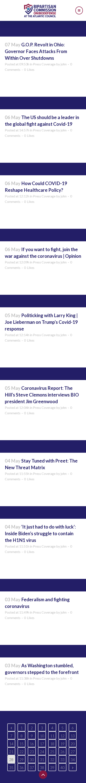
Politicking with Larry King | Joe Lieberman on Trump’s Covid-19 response (41, 322)
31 (42, 759)
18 (52, 743)
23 (32, 751)
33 (62, 759)
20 (73, 743)
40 (62, 767)
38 (42, 767)
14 (11, 743)
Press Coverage (44, 64)
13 (73, 735)
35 (11, 767)
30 (32, 759)
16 (32, 743)
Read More (15, 85)
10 (42, 735)
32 (52, 759)
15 (21, 743)
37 (32, 767)
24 (42, 751)
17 (42, 743)
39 (52, 767)
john (64, 64)
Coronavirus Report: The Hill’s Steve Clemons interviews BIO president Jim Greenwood (42, 394)
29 (21, 759)
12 (62, 735)
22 (21, 751)
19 (62, 743)
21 (11, 751)
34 (73, 759)
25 (52, 751)
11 (52, 735)
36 (21, 767)
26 (62, 751)
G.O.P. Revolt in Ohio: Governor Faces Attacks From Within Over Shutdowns (36, 51)
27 (73, 751)
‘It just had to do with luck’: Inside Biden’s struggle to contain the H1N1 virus (40, 533)
